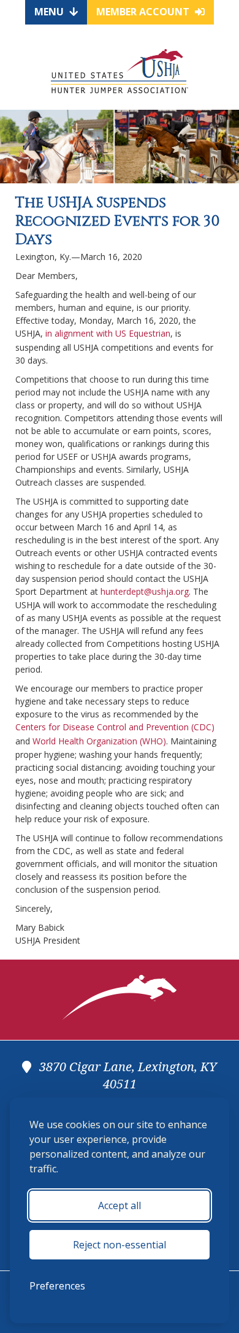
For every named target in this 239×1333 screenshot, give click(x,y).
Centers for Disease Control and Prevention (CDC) (114, 727)
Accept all (119, 1205)
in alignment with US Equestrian (107, 333)
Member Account (144, 11)
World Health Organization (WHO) (99, 741)
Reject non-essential (119, 1244)
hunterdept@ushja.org (145, 591)
